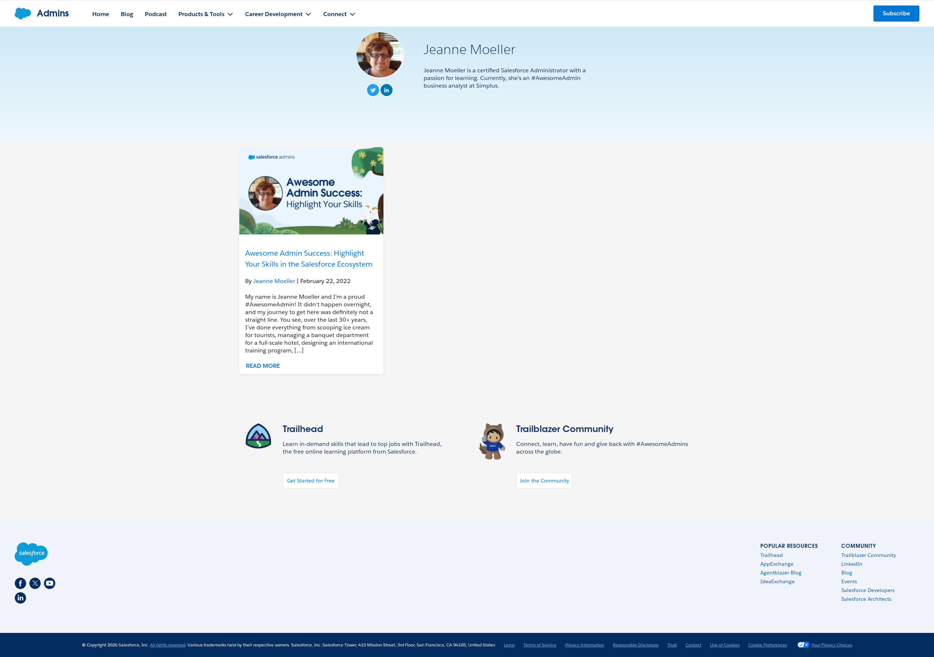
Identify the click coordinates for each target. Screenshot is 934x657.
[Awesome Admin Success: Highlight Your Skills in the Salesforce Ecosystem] (311, 190)
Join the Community (544, 480)
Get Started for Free (311, 480)
